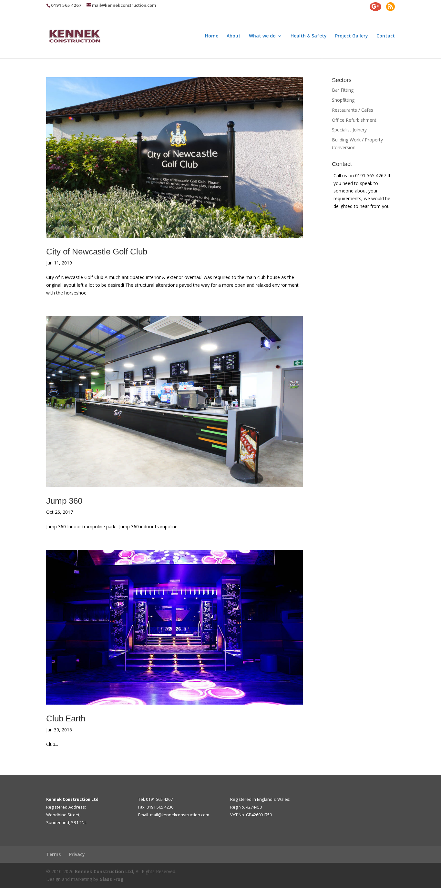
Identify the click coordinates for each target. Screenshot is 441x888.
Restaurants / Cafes (352, 110)
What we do (262, 36)
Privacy (77, 854)
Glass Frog (111, 879)
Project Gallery (351, 36)
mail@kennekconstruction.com (179, 815)
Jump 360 (64, 501)
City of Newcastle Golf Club (96, 251)
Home (211, 36)
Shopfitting (343, 100)
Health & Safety (309, 36)
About (234, 36)
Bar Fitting (343, 90)
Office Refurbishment (354, 120)
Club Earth (65, 718)
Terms (53, 854)
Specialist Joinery (349, 130)
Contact (385, 36)
